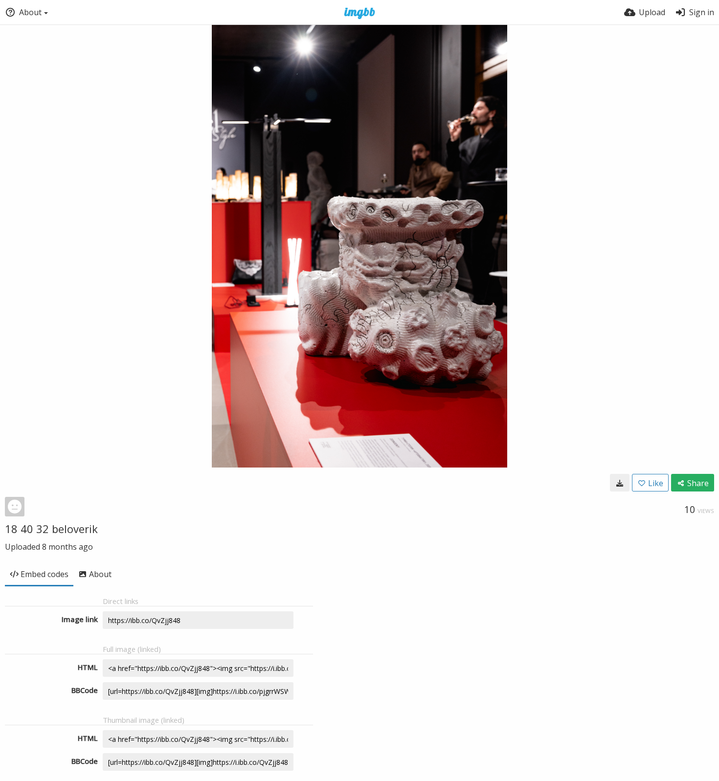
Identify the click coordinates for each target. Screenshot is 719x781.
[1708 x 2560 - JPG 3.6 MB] (619, 482)
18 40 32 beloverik (51, 528)
